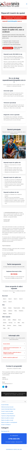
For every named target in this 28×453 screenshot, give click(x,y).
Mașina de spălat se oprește (7, 418)
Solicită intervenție (8, 48)
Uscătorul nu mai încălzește (7, 413)
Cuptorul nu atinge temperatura (8, 415)
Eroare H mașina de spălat (7, 411)
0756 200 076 (14, 439)
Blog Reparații (4, 431)
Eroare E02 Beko (5, 404)
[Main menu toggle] (26, 4)
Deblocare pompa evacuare (7, 407)
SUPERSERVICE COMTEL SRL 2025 (14, 449)
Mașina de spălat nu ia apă (7, 420)
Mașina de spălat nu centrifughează (9, 422)
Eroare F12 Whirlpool (5, 424)
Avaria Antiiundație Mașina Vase (8, 409)
